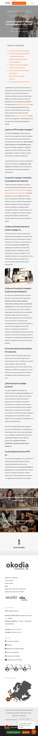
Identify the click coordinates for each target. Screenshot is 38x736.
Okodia (28, 11)
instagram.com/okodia (13, 656)
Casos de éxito (9, 580)
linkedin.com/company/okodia (15, 648)
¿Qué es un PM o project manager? (19, 51)
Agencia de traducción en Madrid (14, 591)
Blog (6, 586)
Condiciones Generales (13, 713)
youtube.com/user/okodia (14, 660)
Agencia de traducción (11, 577)
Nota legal (18, 710)
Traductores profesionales (19, 16)
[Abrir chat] (33, 731)
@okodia (9, 645)
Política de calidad (10, 710)
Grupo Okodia (9, 583)
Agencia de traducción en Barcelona (15, 589)
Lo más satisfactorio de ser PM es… (19, 82)
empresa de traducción (21, 116)
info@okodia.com (13, 611)
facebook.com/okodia (12, 641)
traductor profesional (23, 104)
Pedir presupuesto (19, 3)
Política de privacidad (27, 710)
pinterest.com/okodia (12, 652)
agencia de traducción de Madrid (16, 190)
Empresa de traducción (15, 11)
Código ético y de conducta (19, 715)
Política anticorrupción (25, 713)
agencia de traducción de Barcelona (15, 193)
